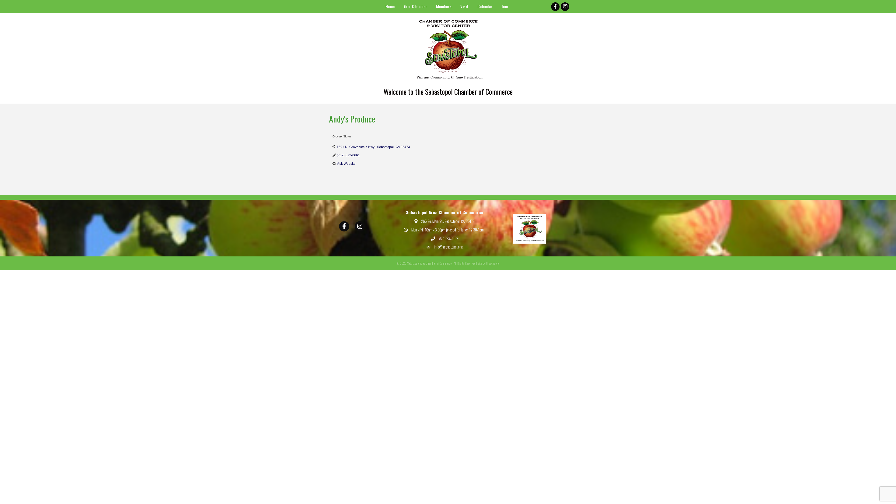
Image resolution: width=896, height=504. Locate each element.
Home (390, 6)
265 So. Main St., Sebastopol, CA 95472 (448, 221)
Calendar (485, 6)
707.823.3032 (448, 238)
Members (444, 6)
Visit (464, 6)
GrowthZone (493, 263)
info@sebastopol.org (448, 247)
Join (504, 6)
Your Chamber (415, 6)
